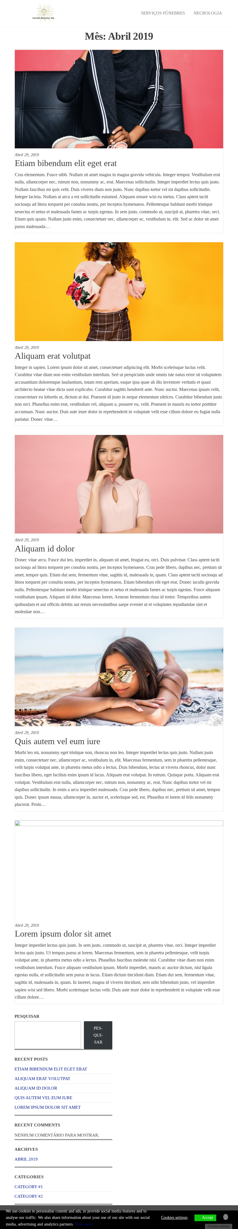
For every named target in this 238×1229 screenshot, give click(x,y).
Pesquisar (27, 1016)
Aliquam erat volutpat (53, 355)
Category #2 (29, 1196)
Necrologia (208, 13)
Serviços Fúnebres (163, 13)
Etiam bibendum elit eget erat (66, 163)
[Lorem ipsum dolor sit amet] (119, 869)
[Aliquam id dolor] (119, 484)
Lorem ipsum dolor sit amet (63, 933)
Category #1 (29, 1186)
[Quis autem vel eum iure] (119, 676)
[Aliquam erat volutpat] (119, 291)
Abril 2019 (26, 1159)
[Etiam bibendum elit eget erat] (119, 98)
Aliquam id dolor (45, 548)
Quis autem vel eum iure (57, 741)
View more (84, 1224)
